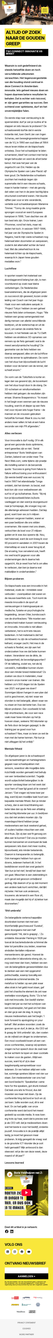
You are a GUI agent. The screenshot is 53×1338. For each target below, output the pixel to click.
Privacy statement (27, 1323)
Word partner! (26, 1334)
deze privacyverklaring (21, 1285)
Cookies (27, 1328)
